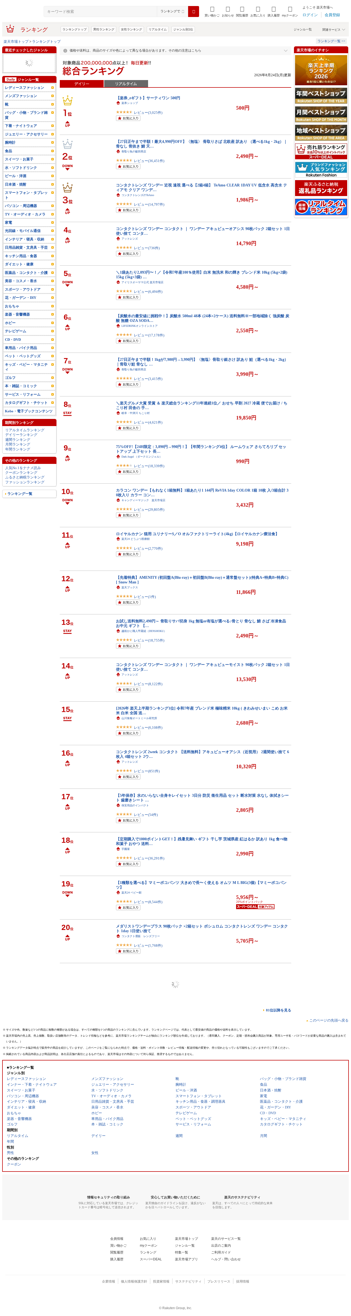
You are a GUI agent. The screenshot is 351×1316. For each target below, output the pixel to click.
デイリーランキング (21, 435)
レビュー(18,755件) (149, 640)
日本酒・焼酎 (15, 184)
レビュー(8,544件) (148, 902)
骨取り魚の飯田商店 (133, 151)
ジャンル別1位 (183, 29)
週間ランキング (17, 440)
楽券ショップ (129, 102)
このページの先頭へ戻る (329, 1020)
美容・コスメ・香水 (21, 281)
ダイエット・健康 (19, 264)
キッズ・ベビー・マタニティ (26, 366)
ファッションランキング (24, 482)
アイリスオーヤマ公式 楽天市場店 (142, 282)
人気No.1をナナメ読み (23, 468)
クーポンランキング (21, 472)
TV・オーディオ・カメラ (25, 214)
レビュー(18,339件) (149, 466)
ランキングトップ (75, 29)
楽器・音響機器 (17, 314)
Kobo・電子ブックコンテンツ (29, 411)
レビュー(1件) (145, 597)
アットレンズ (129, 238)
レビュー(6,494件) (148, 292)
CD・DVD (13, 339)
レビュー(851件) (147, 771)
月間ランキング (17, 444)
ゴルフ (10, 378)
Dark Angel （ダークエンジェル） (141, 456)
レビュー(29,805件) (149, 509)
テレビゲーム (15, 331)
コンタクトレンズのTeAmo (137, 195)
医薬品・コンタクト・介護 (26, 273)
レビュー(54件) (146, 815)
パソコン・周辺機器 (21, 206)
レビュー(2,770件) (148, 548)
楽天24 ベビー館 (131, 892)
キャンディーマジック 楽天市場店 (143, 500)
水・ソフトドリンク (21, 168)
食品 (8, 151)
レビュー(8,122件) (148, 684)
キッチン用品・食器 (21, 256)
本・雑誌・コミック (21, 386)
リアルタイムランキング (24, 430)
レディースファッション (24, 88)
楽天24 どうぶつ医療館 (135, 538)
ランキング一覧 (19, 494)
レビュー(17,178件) (149, 335)
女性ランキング (131, 29)
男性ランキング (103, 29)
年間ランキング (17, 449)
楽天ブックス (129, 587)
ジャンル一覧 (303, 29)
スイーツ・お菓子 (19, 159)
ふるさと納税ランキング (24, 477)
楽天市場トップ (16, 41)
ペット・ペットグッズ (23, 356)
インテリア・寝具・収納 (24, 239)
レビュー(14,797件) (149, 204)
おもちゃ (12, 306)
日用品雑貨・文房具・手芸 (26, 247)
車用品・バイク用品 (21, 348)
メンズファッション (21, 96)
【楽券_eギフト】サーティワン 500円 (148, 98)
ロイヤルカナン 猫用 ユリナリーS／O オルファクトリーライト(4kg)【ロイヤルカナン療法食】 (197, 534)
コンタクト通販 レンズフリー (140, 936)
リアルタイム (158, 29)
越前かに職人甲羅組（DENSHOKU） (143, 631)
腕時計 (10, 142)
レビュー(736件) (147, 248)
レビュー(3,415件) (148, 379)
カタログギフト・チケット (26, 403)
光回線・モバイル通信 (23, 231)
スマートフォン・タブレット (26, 195)
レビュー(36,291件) (149, 858)
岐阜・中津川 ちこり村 (135, 413)
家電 (8, 222)
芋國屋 (125, 848)
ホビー (10, 323)
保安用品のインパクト (135, 805)
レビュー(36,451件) (149, 161)
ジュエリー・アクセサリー (26, 134)
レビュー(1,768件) (148, 945)
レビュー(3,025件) (148, 112)
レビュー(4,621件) (148, 422)
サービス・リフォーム (23, 394)
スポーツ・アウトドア (23, 289)
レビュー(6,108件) (148, 727)
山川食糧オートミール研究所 (139, 718)
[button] (228, 11)
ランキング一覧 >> (331, 41)
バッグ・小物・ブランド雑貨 (26, 114)
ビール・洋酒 (15, 176)
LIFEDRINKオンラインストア (139, 325)
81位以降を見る (278, 1010)
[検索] (193, 11)
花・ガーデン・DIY (20, 298)
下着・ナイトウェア (21, 126)
